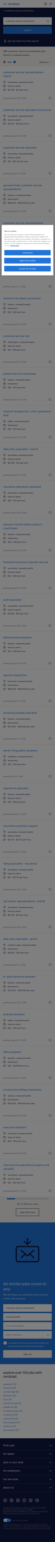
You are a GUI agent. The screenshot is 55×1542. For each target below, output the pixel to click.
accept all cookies (27, 268)
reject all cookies (27, 260)
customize (28, 252)
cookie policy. (14, 245)
